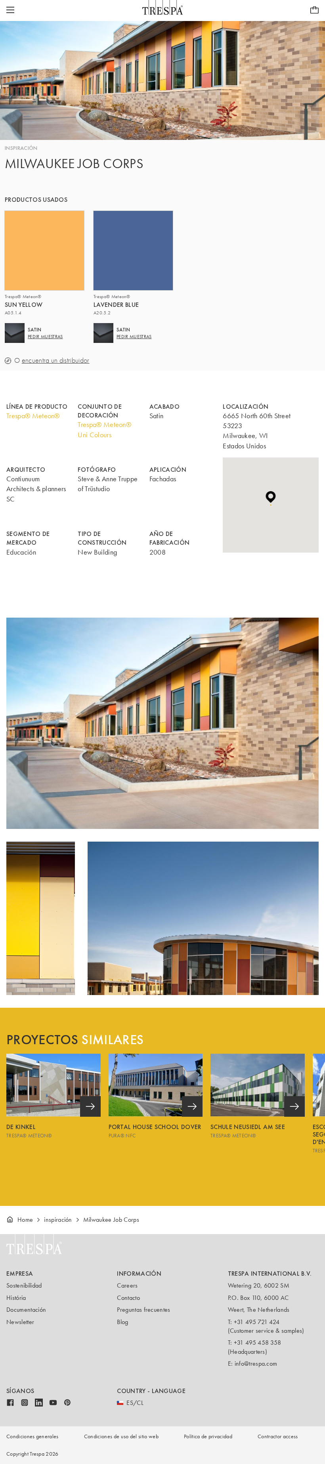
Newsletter (20, 1322)
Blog (122, 1322)
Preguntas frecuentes (143, 1309)
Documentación (26, 1309)
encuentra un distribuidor (56, 360)
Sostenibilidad (24, 1285)
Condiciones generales (32, 1436)
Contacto (128, 1297)
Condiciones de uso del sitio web (121, 1436)
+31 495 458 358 (257, 1342)
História (16, 1297)
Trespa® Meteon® (33, 415)
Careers (127, 1285)
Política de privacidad (208, 1436)
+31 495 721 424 (257, 1322)
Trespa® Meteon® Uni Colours (104, 429)
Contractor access (278, 1436)
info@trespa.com (256, 1363)
